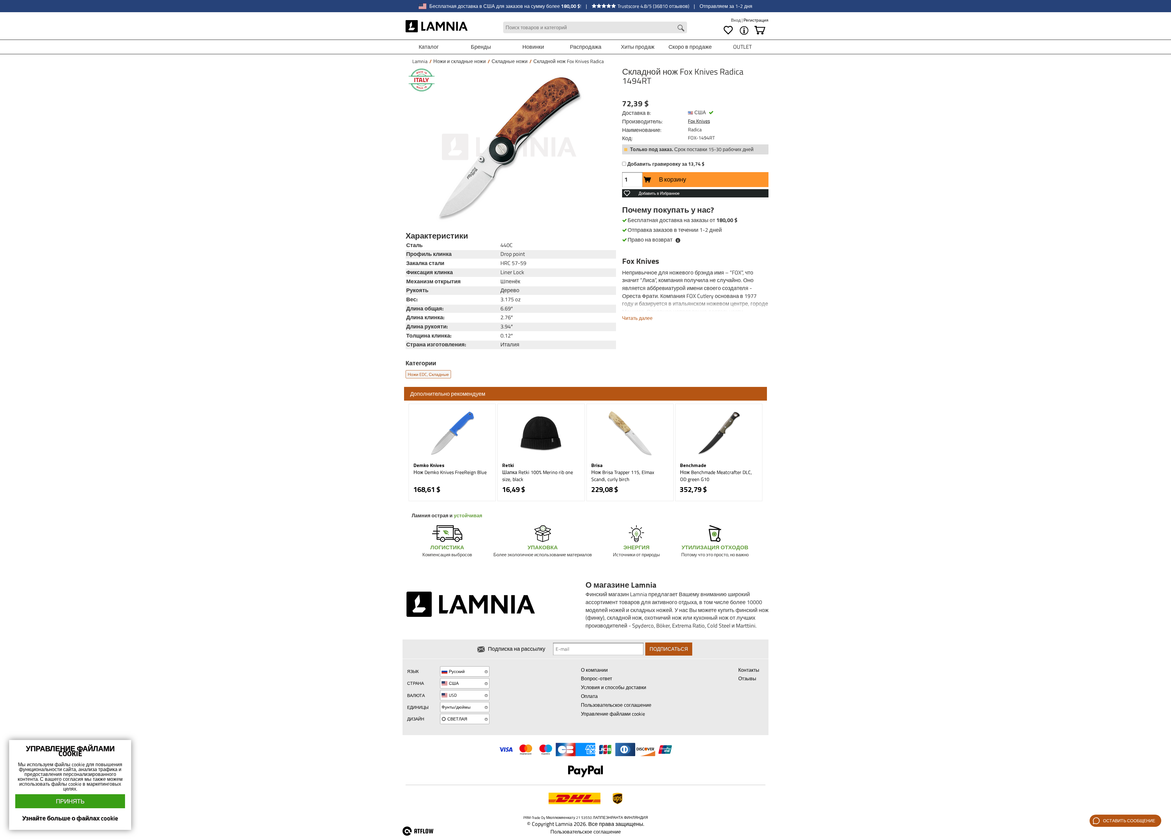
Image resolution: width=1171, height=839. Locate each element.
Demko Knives (429, 465)
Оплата (589, 696)
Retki (508, 465)
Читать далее (637, 318)
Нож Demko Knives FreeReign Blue (450, 472)
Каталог (429, 47)
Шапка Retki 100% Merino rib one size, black (537, 476)
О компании (594, 670)
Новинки (533, 47)
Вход (736, 20)
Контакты (748, 670)
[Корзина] (760, 30)
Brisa (597, 465)
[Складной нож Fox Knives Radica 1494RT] (509, 147)
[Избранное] (728, 30)
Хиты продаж (637, 47)
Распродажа (585, 47)
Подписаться (669, 649)
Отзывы (747, 678)
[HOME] (436, 27)
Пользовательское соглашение (616, 705)
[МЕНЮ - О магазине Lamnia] (744, 30)
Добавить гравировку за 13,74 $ (665, 164)
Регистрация (755, 20)
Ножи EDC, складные (428, 374)
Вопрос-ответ (596, 678)
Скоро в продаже (690, 47)
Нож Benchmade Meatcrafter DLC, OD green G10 (716, 476)
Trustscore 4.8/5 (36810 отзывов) (653, 6)
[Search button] (681, 28)
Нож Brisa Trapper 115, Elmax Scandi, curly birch (622, 476)
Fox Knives (699, 121)
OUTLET (742, 47)
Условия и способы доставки (613, 687)
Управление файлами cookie (613, 713)
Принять (70, 801)
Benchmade (693, 465)
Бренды (481, 47)
